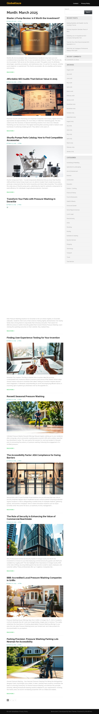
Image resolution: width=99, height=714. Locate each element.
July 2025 (69, 125)
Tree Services (70, 261)
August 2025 (70, 121)
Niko (20, 21)
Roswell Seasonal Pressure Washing (25, 396)
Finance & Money (71, 192)
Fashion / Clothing (72, 188)
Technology (70, 248)
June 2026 (69, 78)
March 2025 (70, 143)
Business (69, 175)
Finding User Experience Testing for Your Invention (33, 337)
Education (69, 184)
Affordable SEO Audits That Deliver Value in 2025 (32, 79)
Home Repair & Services (73, 210)
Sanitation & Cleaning (72, 235)
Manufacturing (70, 218)
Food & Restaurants (72, 197)
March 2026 (70, 91)
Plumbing (69, 227)
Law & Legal (70, 214)
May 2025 (69, 134)
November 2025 (71, 108)
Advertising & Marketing (73, 162)
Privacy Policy (85, 3)
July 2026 (69, 74)
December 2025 (71, 104)
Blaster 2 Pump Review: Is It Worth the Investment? (33, 18)
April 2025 (69, 138)
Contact (75, 3)
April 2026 (69, 87)
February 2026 (70, 95)
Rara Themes (72, 711)
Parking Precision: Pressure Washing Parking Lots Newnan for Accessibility (32, 640)
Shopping (69, 244)
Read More (10, 72)
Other (68, 223)
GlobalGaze (14, 3)
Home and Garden (72, 205)
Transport (69, 253)
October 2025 (70, 113)
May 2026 (69, 82)
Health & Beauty (71, 201)
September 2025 (71, 117)
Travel (68, 257)
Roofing (69, 231)
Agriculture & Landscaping (74, 167)
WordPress (88, 711)
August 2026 (70, 70)
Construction (70, 180)
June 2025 (69, 130)
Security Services (71, 240)
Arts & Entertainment (72, 171)
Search (67, 9)
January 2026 (70, 100)
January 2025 (70, 151)
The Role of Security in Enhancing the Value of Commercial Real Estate (31, 517)
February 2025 (70, 147)
